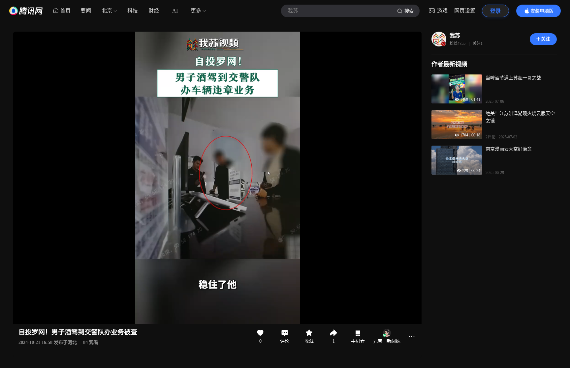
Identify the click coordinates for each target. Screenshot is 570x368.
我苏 (455, 35)
